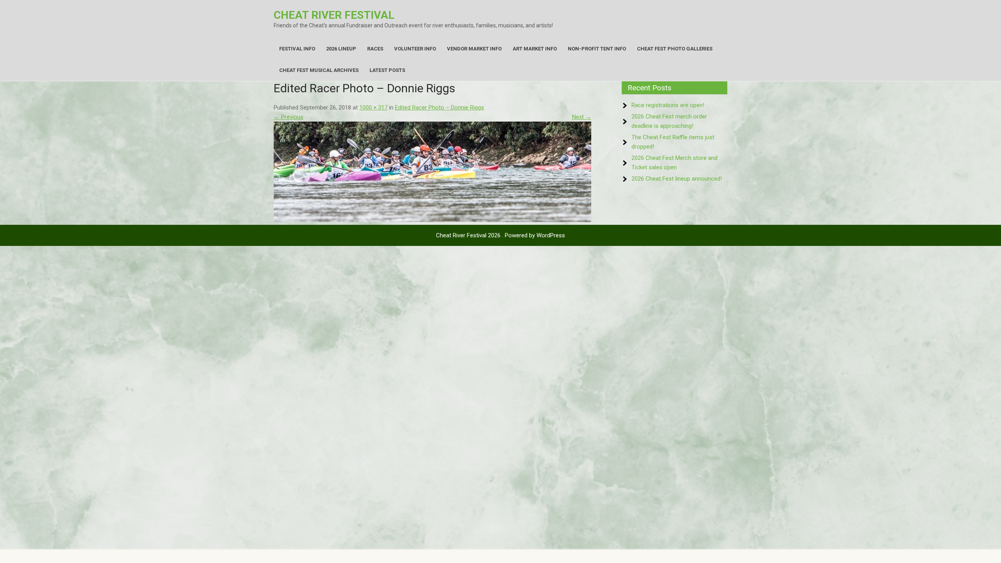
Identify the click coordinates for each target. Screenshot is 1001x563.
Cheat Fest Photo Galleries (674, 49)
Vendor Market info (474, 49)
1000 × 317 (373, 107)
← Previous (288, 116)
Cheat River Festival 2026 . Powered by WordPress (500, 235)
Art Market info (535, 49)
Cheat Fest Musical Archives (319, 70)
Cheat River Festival (334, 15)
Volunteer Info (415, 49)
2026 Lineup (341, 49)
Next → (581, 116)
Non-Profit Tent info (597, 49)
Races (375, 49)
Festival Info (297, 49)
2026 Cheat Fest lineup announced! (676, 178)
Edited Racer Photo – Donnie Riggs (439, 107)
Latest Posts (387, 70)
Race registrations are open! (667, 105)
